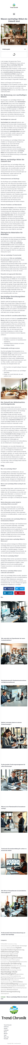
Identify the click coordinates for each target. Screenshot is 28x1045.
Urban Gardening (17, 987)
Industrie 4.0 (14, 965)
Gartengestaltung (14, 961)
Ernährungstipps (16, 959)
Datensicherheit (11, 947)
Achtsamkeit (4, 943)
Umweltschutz (6, 988)
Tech (5, 1035)
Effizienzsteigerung (10, 952)
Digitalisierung (18, 950)
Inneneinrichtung (22, 965)
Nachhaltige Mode (9, 972)
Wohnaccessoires (12, 989)
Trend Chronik (7, 1025)
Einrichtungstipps (5, 953)
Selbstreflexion (15, 980)
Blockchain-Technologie (19, 945)
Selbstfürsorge (6, 980)
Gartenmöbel (23, 961)
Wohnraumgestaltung (10, 991)
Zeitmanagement (5, 993)
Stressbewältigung (9, 984)
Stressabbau (18, 982)
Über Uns (6, 1037)
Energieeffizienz (9, 955)
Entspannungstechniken (12, 958)
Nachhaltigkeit (8, 974)
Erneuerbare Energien (6, 959)
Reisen (6, 1033)
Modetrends (5, 970)
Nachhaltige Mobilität (15, 970)
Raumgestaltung (7, 978)
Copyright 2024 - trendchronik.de (14, 1043)
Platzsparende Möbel (5, 976)
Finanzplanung (5, 961)
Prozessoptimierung (15, 976)
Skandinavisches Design (7, 982)
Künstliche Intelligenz (10, 968)
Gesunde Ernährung (11, 963)
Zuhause (6, 1026)
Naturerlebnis (19, 974)
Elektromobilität (14, 953)
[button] (14, 14)
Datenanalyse (3, 947)
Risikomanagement (19, 978)
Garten (5, 1028)
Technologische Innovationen (16, 986)
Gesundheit (6, 966)
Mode (5, 1031)
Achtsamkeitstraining (6, 945)
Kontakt (6, 1038)
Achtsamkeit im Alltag (12, 943)
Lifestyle (3, 997)
